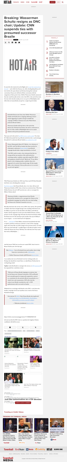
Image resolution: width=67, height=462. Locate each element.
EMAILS (37, 330)
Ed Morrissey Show (16, 453)
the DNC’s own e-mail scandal (26, 136)
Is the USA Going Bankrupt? (55, 48)
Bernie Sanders (24, 148)
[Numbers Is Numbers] (54, 87)
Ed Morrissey (8, 39)
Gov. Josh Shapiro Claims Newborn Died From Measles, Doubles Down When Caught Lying (25, 437)
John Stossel (49, 114)
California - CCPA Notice (53, 453)
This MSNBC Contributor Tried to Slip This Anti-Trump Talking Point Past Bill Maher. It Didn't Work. (9, 437)
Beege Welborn (49, 220)
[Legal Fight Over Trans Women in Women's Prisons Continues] (54, 231)
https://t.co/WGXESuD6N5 (22, 298)
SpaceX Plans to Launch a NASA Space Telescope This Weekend (54, 172)
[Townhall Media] (8, 459)
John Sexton (48, 176)
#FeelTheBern (33, 298)
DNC (24, 330)
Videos (22, 2)
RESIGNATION (8, 333)
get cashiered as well (31, 140)
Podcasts (16, 2)
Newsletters (23, 453)
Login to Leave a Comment (23, 402)
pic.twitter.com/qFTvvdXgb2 (26, 300)
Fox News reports (8, 186)
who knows (12, 221)
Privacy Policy (40, 453)
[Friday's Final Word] (54, 144)
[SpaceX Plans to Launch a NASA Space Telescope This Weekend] (54, 164)
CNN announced (36, 266)
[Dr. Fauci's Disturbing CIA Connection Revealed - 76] (57, 425)
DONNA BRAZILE (30, 330)
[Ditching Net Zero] (54, 105)
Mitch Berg (48, 96)
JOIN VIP (52, 2)
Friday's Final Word (52, 151)
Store (27, 2)
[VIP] (41, 2)
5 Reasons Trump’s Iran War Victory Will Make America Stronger (55, 53)
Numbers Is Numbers (54, 70)
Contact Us (46, 453)
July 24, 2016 (30, 303)
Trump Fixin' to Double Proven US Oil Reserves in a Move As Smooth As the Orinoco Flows (54, 216)
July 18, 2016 (35, 255)
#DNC (18, 296)
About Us (10, 453)
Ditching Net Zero (52, 112)
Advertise (27, 453)
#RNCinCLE (31, 252)
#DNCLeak (12, 298)
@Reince (11, 250)
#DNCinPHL (15, 300)
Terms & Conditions (33, 453)
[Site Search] (62, 2)
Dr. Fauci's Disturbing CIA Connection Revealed (56, 435)
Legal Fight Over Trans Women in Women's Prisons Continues (53, 240)
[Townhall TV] (35, 2)
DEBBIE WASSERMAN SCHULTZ (14, 330)
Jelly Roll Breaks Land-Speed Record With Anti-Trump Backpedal (56, 66)
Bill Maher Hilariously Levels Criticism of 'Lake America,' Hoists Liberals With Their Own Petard (40, 437)
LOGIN (58, 2)
